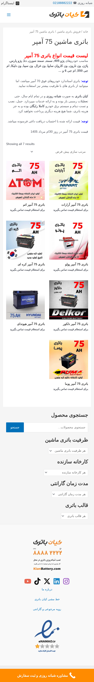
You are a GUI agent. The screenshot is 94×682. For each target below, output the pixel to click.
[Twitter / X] (47, 581)
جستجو (14, 427)
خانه (85, 31)
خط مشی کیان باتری (47, 599)
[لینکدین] (56, 581)
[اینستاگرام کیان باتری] (66, 581)
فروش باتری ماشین (68, 31)
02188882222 (62, 3)
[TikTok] (37, 581)
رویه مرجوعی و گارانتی (47, 609)
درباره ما (47, 589)
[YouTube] (27, 581)
